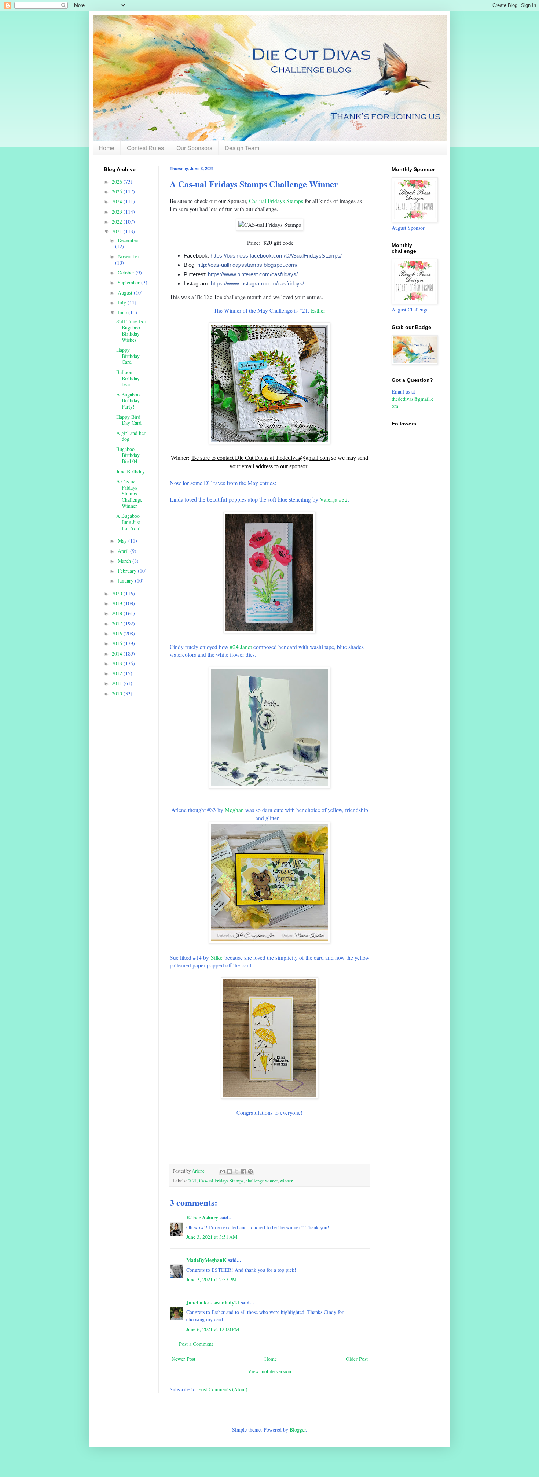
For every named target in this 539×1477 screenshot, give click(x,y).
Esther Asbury (202, 1217)
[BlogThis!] (229, 1171)
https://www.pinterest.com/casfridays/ (253, 274)
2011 (118, 683)
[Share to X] (236, 1171)
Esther (318, 310)
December (128, 240)
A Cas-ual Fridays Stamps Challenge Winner (129, 493)
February (128, 570)
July (123, 302)
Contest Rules (145, 148)
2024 (118, 201)
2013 (118, 663)
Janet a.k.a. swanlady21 (212, 1302)
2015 (118, 643)
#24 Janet (241, 646)
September (129, 282)
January (126, 580)
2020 (118, 593)
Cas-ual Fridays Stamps (276, 200)
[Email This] (222, 1171)
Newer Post (183, 1358)
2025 (118, 191)
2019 (118, 603)
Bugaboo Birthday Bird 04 (128, 455)
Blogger (298, 1429)
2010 (118, 693)
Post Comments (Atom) (222, 1389)
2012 (118, 673)
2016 (118, 633)
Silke (217, 957)
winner (286, 1181)
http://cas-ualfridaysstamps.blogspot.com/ (247, 265)
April (124, 550)
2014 (118, 653)
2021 (192, 1181)
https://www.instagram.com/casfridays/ (257, 283)
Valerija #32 (334, 499)
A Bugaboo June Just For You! (128, 522)
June (123, 312)
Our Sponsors (194, 148)
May (123, 540)
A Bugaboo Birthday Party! (128, 400)
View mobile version (269, 1371)
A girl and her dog (131, 436)
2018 (118, 613)
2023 (118, 211)
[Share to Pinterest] (250, 1171)
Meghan (234, 809)
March (125, 560)
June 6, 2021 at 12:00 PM (212, 1329)
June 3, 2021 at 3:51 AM (211, 1236)
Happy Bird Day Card (129, 420)
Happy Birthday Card (128, 356)
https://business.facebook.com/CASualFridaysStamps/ (276, 255)
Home (106, 148)
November (128, 256)
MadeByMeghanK (206, 1260)
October (127, 272)
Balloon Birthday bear (128, 378)
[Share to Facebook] (243, 1171)
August (126, 292)
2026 (118, 181)
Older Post (357, 1358)
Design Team (242, 148)
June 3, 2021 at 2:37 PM (211, 1279)
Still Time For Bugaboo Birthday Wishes (131, 330)
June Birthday (130, 471)
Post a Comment (196, 1343)
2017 (118, 623)
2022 (118, 221)
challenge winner (262, 1181)
